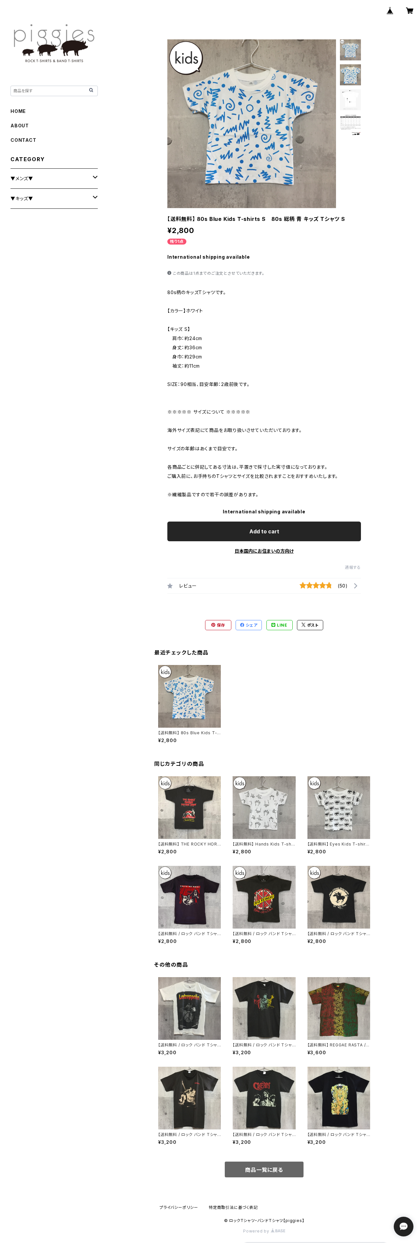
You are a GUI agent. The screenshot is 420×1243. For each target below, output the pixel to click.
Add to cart (264, 531)
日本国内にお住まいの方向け (264, 551)
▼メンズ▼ (21, 178)
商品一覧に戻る (264, 1170)
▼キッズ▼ (21, 198)
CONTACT (23, 140)
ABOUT (19, 125)
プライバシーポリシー (178, 1207)
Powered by (257, 1231)
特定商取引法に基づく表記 (233, 1207)
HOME (18, 111)
